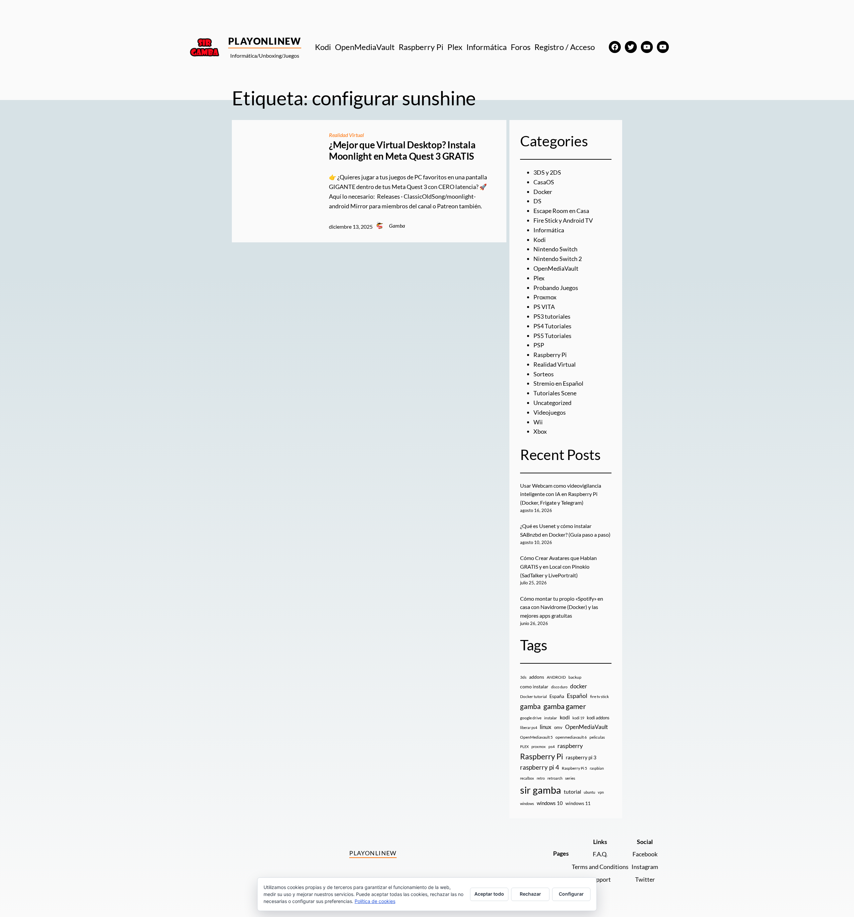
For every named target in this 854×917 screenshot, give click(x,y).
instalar (550, 717)
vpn (601, 792)
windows (527, 803)
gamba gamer (564, 706)
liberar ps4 (528, 727)
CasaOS (543, 182)
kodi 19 (578, 718)
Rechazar (530, 894)
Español (577, 695)
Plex (538, 278)
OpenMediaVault (555, 268)
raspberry (570, 745)
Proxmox (544, 297)
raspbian (597, 768)
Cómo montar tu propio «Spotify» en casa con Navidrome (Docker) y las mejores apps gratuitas (561, 607)
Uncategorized (552, 402)
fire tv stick (599, 696)
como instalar (534, 686)
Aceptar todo (489, 894)
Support (600, 879)
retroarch (554, 778)
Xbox (540, 431)
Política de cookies (375, 901)
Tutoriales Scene (554, 393)
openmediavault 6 (571, 737)
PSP (538, 345)
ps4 (551, 746)
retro (541, 778)
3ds (523, 677)
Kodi (539, 239)
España (556, 696)
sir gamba (540, 790)
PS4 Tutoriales (552, 326)
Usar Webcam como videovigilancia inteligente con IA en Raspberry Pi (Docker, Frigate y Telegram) (560, 494)
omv (558, 727)
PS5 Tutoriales (552, 335)
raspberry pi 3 (581, 757)
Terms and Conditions (600, 866)
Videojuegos (549, 412)
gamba (530, 706)
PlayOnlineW (264, 41)
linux (545, 727)
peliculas (597, 737)
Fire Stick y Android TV (563, 220)
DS (537, 201)
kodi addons (598, 717)
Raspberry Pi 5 (574, 768)
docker (578, 686)
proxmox (538, 746)
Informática (548, 230)
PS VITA (544, 306)
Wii (538, 422)
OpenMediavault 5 (536, 737)
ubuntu (589, 792)
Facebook (645, 854)
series (570, 778)
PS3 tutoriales (551, 316)
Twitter (645, 879)
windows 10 (550, 803)
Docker (542, 191)
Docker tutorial (533, 696)
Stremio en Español (558, 383)
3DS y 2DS (547, 172)
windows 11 (577, 803)
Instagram (644, 866)
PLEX (524, 746)
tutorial (572, 792)
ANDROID (556, 677)
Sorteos (543, 374)
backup (574, 677)
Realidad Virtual (346, 135)
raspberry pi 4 (539, 767)
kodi (565, 717)
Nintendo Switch (555, 249)
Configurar (571, 894)
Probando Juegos (555, 287)
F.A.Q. (600, 854)
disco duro (559, 687)
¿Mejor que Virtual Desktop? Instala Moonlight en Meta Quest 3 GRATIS (402, 150)
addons (536, 677)
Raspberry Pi (550, 354)
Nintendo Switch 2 (557, 258)
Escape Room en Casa (561, 210)
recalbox (527, 778)
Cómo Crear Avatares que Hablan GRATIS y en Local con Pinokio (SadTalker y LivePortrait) (558, 566)
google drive (530, 717)
